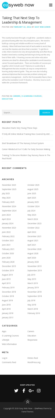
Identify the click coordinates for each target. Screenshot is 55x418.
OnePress (38, 408)
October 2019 (8, 270)
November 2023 (9, 227)
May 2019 (32, 279)
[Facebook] (24, 391)
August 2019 (7, 274)
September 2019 (35, 270)
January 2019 (33, 287)
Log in (4, 358)
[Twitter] (16, 391)
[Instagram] (39, 391)
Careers (17, 96)
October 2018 (8, 296)
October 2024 (33, 206)
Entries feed (33, 358)
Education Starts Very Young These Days (19, 128)
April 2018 (6, 309)
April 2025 (32, 197)
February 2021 (8, 249)
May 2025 (6, 197)
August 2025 (33, 189)
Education (7, 99)
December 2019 (9, 266)
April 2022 (32, 232)
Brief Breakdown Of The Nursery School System (23, 143)
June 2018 (6, 304)
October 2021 (8, 240)
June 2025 (32, 193)
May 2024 (32, 215)
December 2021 (34, 236)
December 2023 (34, 223)
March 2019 (33, 283)
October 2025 (33, 185)
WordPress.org (34, 362)
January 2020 (33, 262)
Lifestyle (5, 340)
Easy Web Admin (43, 27)
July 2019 (31, 274)
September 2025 (9, 189)
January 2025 (33, 202)
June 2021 (6, 244)
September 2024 (9, 210)
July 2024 (31, 210)
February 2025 (8, 202)
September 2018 (35, 296)
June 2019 (6, 279)
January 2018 (7, 313)
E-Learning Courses (32, 96)
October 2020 (8, 253)
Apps (4, 331)
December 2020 (34, 249)
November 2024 (9, 206)
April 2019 (6, 283)
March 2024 (33, 219)
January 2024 (7, 223)
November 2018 (35, 292)
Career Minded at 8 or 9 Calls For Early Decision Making (26, 149)
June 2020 (6, 257)
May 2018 (32, 304)
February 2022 (8, 236)
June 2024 (6, 215)
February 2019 (8, 287)
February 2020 (8, 262)
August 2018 (7, 300)
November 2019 (35, 266)
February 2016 (34, 313)
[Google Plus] (31, 391)
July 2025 (6, 193)
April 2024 (6, 219)
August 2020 (33, 253)
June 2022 (6, 232)
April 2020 (32, 257)
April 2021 (32, 244)
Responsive (32, 340)
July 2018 (31, 300)
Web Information (9, 344)
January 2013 (7, 317)
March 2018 (33, 309)
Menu (50, 5)
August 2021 (33, 240)
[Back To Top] (27, 402)
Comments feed (9, 362)
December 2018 (9, 292)
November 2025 (9, 185)
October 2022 (33, 227)
